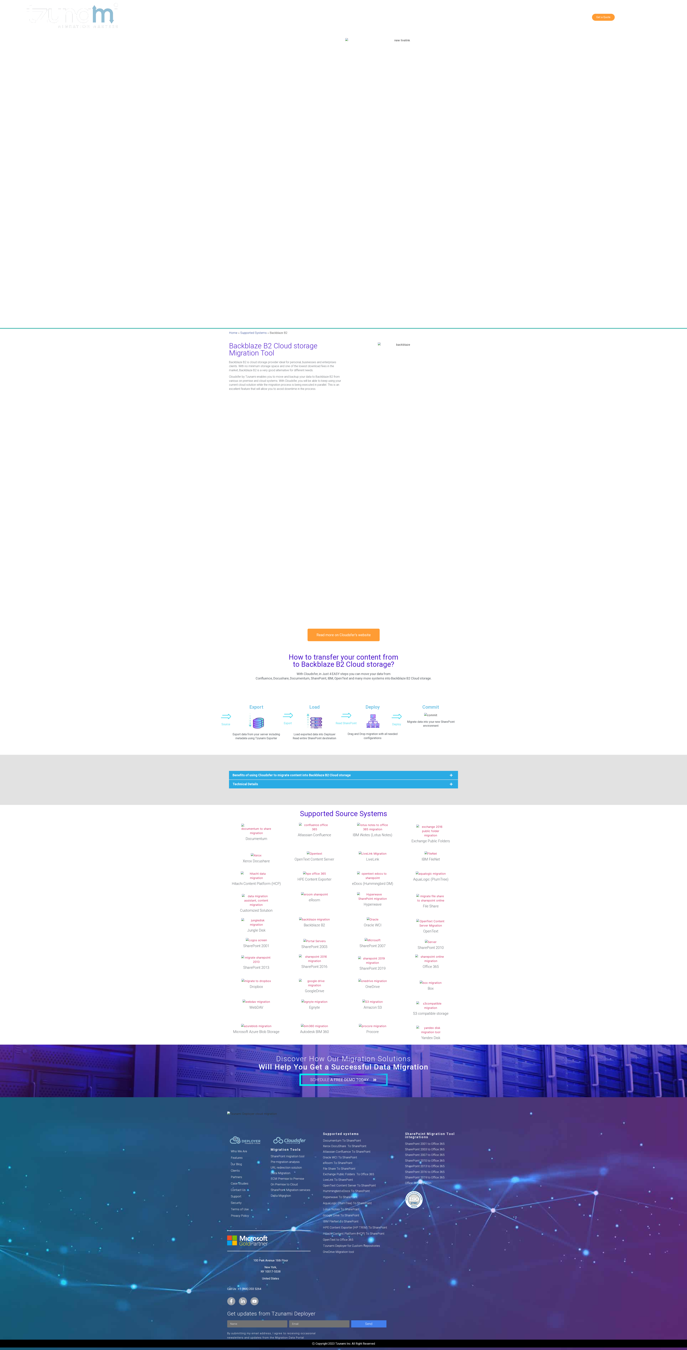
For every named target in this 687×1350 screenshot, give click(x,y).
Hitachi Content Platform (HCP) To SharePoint (353, 1233)
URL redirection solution (286, 1167)
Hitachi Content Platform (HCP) (256, 883)
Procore (372, 1032)
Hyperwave (373, 904)
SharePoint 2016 (314, 966)
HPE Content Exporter (315, 879)
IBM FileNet (431, 859)
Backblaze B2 (314, 925)
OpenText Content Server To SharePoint (349, 1185)
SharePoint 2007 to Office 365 (424, 1155)
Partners (236, 1177)
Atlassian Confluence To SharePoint (347, 1151)
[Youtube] (254, 1301)
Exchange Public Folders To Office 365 (348, 1174)
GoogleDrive (314, 991)
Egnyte (314, 1007)
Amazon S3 (373, 1007)
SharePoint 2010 (431, 948)
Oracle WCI (372, 925)
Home (233, 333)
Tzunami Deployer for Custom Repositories (351, 1245)
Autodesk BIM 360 (314, 1032)
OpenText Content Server (314, 859)
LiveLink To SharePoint (338, 1179)
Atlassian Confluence (314, 835)
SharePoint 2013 (256, 967)
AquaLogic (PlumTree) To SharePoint (347, 1203)
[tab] (343, 775)
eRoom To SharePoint (337, 1163)
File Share (431, 906)
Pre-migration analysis (285, 1162)
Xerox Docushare (256, 861)
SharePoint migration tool (287, 1156)
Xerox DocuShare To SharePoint (344, 1146)
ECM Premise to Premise (287, 1178)
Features (237, 1157)
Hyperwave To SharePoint (340, 1197)
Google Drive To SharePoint (341, 1215)
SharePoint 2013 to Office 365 (424, 1166)
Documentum (256, 839)
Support (236, 1196)
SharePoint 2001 (256, 946)
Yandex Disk (430, 1038)
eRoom (314, 900)
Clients (235, 1170)
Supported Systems (253, 333)
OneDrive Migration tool (338, 1252)
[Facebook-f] (231, 1301)
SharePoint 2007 (373, 946)
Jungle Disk (256, 930)
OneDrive (373, 987)
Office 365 (431, 966)
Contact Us (238, 1190)
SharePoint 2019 (373, 968)
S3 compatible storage (431, 1013)
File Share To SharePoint (339, 1168)
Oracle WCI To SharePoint (340, 1157)
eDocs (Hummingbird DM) (372, 883)
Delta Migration (281, 1195)
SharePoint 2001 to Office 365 (424, 1144)
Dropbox (256, 987)
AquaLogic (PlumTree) (431, 879)
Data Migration (280, 1173)
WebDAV (256, 1007)
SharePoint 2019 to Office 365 (424, 1177)
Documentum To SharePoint (342, 1140)
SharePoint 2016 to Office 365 (424, 1172)
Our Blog (236, 1164)
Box (431, 988)
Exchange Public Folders (430, 841)
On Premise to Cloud (284, 1184)
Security (236, 1203)
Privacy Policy (240, 1215)
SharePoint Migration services (290, 1190)
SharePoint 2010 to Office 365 (424, 1160)
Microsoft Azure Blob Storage (256, 1032)
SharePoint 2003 (314, 947)
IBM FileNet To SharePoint (341, 1221)
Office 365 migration (418, 1183)
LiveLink (372, 859)
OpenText (430, 931)
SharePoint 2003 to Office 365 (424, 1149)
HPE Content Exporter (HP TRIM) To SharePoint (355, 1227)
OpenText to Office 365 (338, 1239)
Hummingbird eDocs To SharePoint (346, 1191)
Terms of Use (240, 1209)
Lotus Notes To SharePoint (341, 1209)
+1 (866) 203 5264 (249, 1289)
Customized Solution (256, 910)
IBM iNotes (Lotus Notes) (372, 835)
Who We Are (239, 1151)
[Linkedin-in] (243, 1301)
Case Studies (239, 1183)
